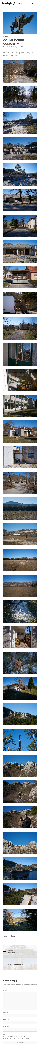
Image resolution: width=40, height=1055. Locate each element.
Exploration (11, 47)
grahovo (12, 936)
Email (6, 1019)
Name (5, 1012)
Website (6, 1027)
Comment (6, 990)
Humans (20, 47)
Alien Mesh (11, 951)
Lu (4, 47)
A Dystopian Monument (16, 964)
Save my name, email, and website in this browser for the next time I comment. (18, 1037)
